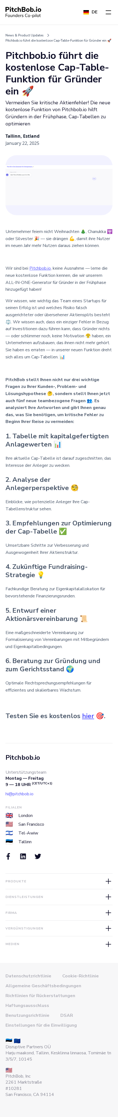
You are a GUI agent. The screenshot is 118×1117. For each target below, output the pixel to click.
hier (88, 716)
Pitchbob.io (40, 268)
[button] (108, 12)
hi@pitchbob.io (19, 794)
